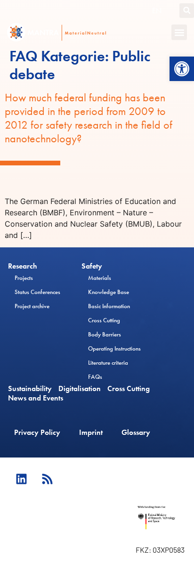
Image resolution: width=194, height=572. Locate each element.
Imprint (91, 432)
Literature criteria (108, 363)
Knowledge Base (108, 292)
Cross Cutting (104, 320)
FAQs (95, 377)
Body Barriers (104, 334)
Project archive (32, 306)
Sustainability (30, 388)
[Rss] (47, 478)
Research (22, 266)
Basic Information (109, 306)
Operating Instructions (114, 348)
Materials (99, 278)
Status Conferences (37, 292)
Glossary (135, 432)
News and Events (35, 398)
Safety (91, 266)
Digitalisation (79, 388)
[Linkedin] (21, 478)
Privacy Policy (37, 432)
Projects (24, 278)
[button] (182, 69)
